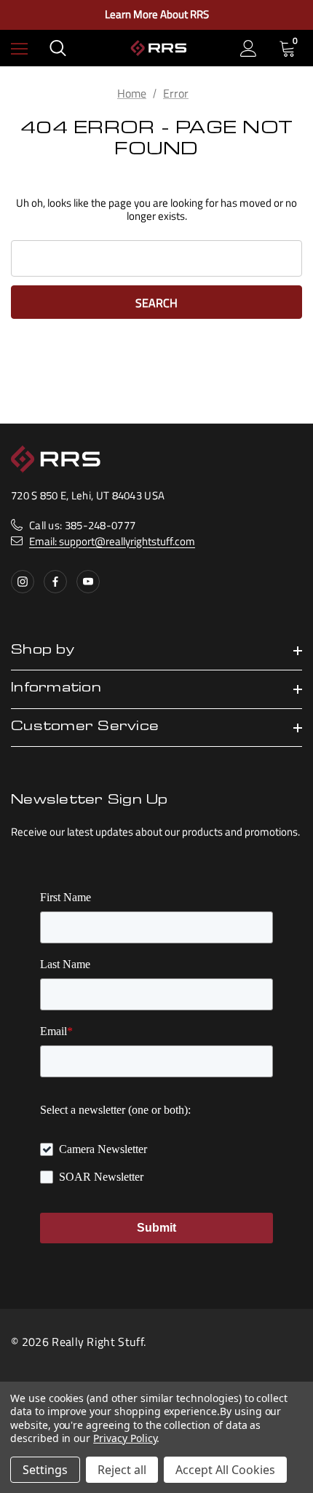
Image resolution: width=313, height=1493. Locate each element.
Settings (45, 1470)
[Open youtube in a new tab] (88, 581)
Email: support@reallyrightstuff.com (112, 541)
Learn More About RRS (157, 14)
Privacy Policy (124, 1438)
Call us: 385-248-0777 (82, 525)
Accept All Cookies (225, 1470)
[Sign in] (248, 48)
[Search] (57, 48)
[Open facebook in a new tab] (55, 581)
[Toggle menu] (19, 48)
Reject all (122, 1470)
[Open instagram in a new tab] (22, 581)
